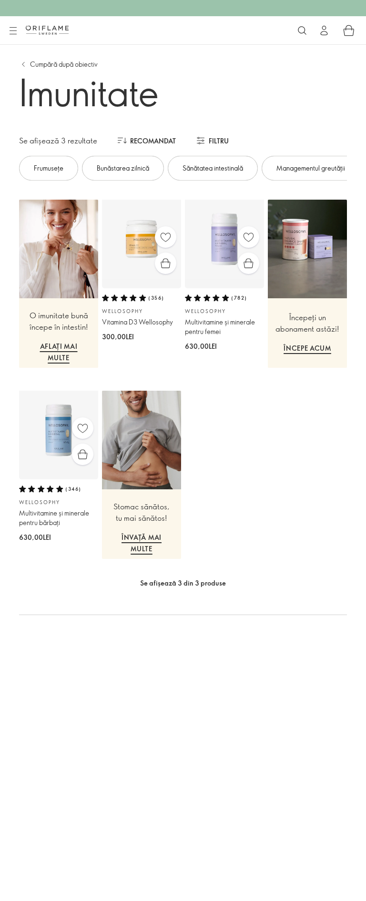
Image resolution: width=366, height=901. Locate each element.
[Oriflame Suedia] (47, 30)
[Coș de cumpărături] (349, 30)
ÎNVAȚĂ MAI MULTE (142, 543)
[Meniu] (13, 31)
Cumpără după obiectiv (64, 64)
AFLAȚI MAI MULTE (59, 352)
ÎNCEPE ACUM (307, 348)
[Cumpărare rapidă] (165, 263)
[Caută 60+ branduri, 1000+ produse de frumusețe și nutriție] (302, 30)
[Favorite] (165, 237)
